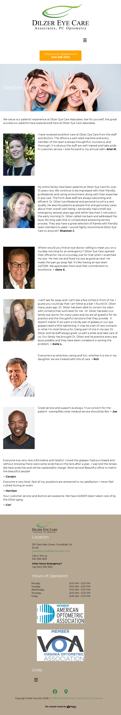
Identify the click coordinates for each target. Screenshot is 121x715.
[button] (55, 691)
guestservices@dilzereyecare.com (51, 551)
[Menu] (85, 40)
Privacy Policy (75, 698)
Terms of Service (94, 698)
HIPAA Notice (58, 698)
